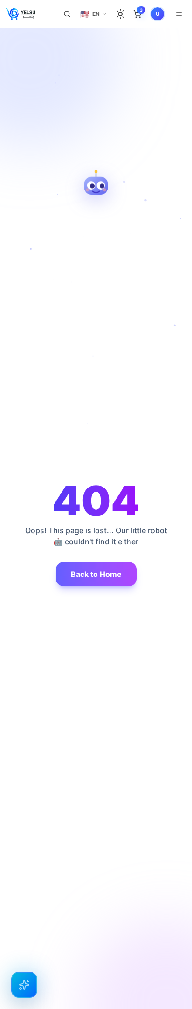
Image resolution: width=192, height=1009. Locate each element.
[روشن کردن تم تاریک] (120, 14)
